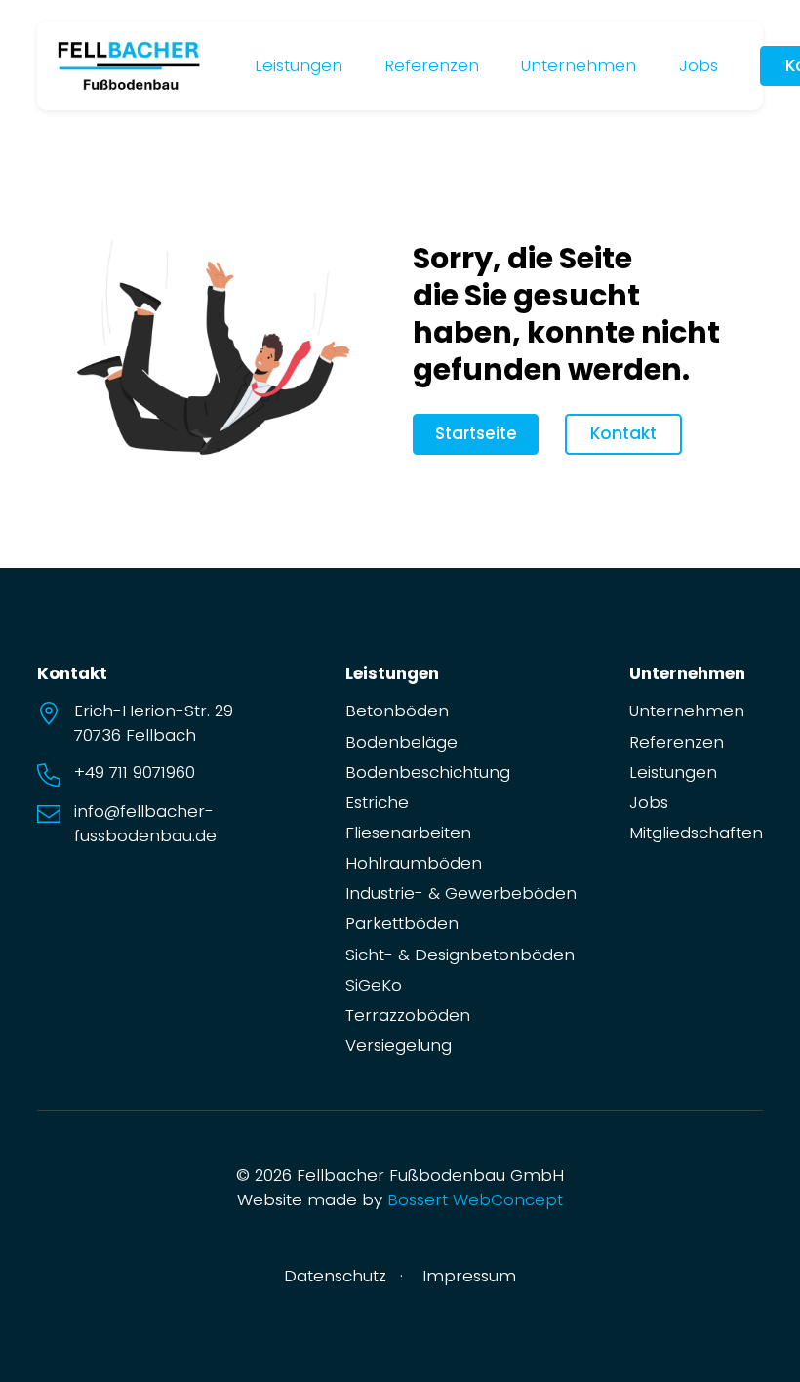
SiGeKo (373, 984)
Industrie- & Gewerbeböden (461, 893)
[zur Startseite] (129, 64)
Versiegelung (398, 1045)
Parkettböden (402, 923)
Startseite (476, 433)
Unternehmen (578, 65)
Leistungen (298, 65)
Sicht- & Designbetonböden (460, 954)
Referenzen (431, 65)
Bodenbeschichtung (427, 772)
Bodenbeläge (401, 741)
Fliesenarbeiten (408, 832)
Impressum (469, 1275)
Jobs (698, 65)
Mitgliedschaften (696, 832)
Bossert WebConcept (475, 1199)
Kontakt (623, 433)
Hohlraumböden (413, 862)
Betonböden (397, 710)
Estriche (377, 802)
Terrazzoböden (407, 1015)
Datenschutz (335, 1275)
